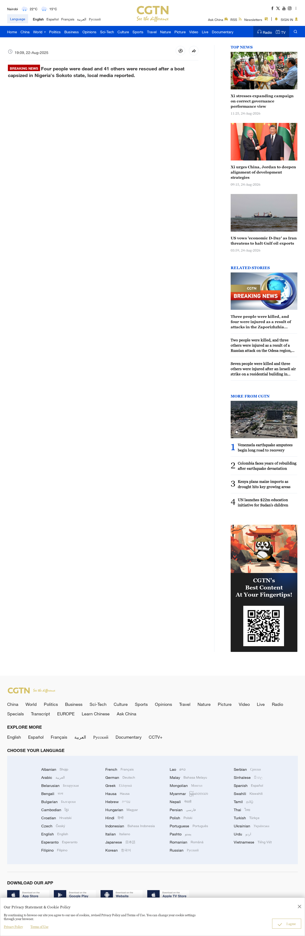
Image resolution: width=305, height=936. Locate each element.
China (25, 32)
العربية (81, 19)
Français (67, 19)
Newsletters (253, 20)
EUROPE (66, 713)
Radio (267, 32)
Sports (137, 32)
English (38, 19)
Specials (15, 713)
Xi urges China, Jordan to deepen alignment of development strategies (263, 172)
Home (12, 32)
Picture (180, 32)
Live (205, 32)
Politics (55, 32)
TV (283, 32)
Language (17, 19)
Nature (165, 32)
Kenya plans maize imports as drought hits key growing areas (264, 484)
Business (71, 32)
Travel (152, 32)
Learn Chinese (96, 713)
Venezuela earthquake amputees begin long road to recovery (265, 447)
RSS (233, 20)
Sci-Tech (107, 32)
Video (193, 32)
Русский (95, 19)
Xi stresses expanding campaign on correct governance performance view (262, 101)
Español (52, 19)
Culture (123, 32)
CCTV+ (156, 737)
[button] (237, 432)
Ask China (215, 20)
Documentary (223, 32)
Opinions (89, 32)
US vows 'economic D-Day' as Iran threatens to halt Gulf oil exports (264, 240)
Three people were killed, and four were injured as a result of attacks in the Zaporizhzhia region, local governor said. (261, 322)
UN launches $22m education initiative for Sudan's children (263, 502)
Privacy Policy (13, 927)
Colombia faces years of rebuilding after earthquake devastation (267, 465)
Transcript (40, 713)
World (38, 32)
